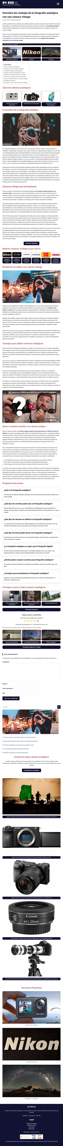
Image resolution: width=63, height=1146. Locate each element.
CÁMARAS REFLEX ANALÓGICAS (31, 103)
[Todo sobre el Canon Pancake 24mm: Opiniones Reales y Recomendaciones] (31, 918)
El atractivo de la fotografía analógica (14, 68)
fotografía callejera (29, 159)
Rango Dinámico (51, 642)
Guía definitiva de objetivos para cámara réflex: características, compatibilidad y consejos (31, 979)
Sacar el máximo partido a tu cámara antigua (15, 78)
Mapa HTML (31, 1128)
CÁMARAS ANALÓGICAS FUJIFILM (36, 260)
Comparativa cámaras (31, 770)
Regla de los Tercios (12, 642)
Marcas (31, 59)
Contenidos (7, 64)
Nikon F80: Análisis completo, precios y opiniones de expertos (21, 741)
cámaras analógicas (11, 360)
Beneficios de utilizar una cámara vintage (14, 74)
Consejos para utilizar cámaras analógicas (15, 76)
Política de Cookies (31, 1125)
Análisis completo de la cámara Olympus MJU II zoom (19, 745)
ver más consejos (31, 609)
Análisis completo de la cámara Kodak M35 (16, 752)
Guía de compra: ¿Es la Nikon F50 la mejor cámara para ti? (20, 737)
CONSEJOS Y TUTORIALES (31, 1098)
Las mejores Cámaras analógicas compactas (16, 748)
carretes (22, 508)
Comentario (6, 662)
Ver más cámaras (31, 243)
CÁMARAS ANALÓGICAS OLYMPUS (26, 260)
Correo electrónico (8, 688)
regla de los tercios (28, 452)
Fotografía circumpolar (31, 642)
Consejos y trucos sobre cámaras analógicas (16, 82)
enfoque (39, 234)
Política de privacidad (31, 1123)
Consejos (51, 59)
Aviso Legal (31, 1127)
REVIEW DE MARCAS (31, 1062)
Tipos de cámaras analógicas (12, 66)
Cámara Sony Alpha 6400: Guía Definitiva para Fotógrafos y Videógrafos (31, 898)
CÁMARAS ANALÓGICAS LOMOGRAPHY (56, 261)
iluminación (25, 439)
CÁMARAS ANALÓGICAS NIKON (7, 260)
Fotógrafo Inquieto (16, 20)
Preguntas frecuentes (9, 80)
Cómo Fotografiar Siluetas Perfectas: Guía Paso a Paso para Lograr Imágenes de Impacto (31, 816)
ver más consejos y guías (31, 647)
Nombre (5, 684)
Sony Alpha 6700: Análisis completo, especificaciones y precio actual (31, 857)
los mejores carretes (51, 603)
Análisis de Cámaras (12, 59)
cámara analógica (20, 330)
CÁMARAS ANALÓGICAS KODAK (46, 260)
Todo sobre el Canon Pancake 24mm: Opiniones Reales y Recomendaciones (31, 938)
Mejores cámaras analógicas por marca (14, 72)
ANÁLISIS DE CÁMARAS (31, 1025)
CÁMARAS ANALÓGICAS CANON (16, 260)
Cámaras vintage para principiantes (13, 70)
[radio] (25, 621)
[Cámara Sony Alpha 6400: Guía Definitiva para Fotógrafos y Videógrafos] (31, 878)
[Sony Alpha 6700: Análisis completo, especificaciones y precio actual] (31, 837)
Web (3, 693)
